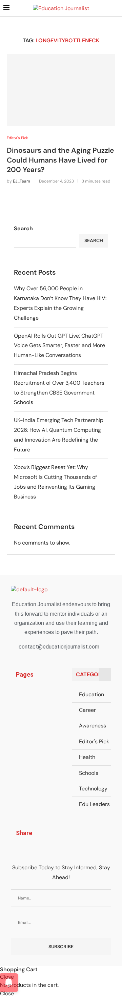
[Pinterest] (69, 849)
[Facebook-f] (37, 849)
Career (87, 710)
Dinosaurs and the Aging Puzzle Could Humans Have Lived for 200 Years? (60, 160)
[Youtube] (85, 849)
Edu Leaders (94, 804)
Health (87, 757)
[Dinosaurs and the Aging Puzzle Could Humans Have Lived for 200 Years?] (61, 90)
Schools (88, 773)
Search (23, 228)
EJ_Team (21, 181)
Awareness (92, 725)
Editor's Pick (94, 741)
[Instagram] (53, 849)
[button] (30, 690)
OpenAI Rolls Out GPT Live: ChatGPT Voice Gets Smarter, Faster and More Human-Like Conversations (59, 345)
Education (91, 694)
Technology (93, 788)
